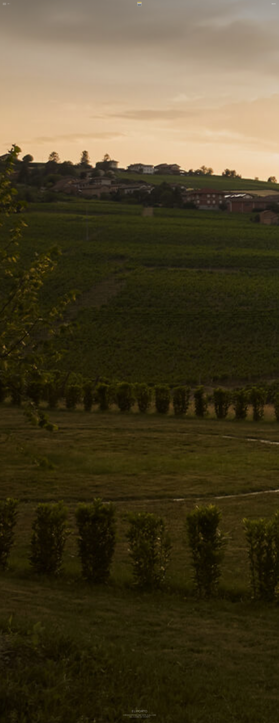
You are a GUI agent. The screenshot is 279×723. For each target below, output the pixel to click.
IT (8, 4)
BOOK (274, 4)
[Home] (139, 4)
